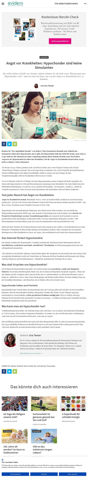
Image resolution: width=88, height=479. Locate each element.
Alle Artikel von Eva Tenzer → (31, 353)
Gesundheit (44, 57)
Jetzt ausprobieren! (60, 41)
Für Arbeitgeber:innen (66, 3)
